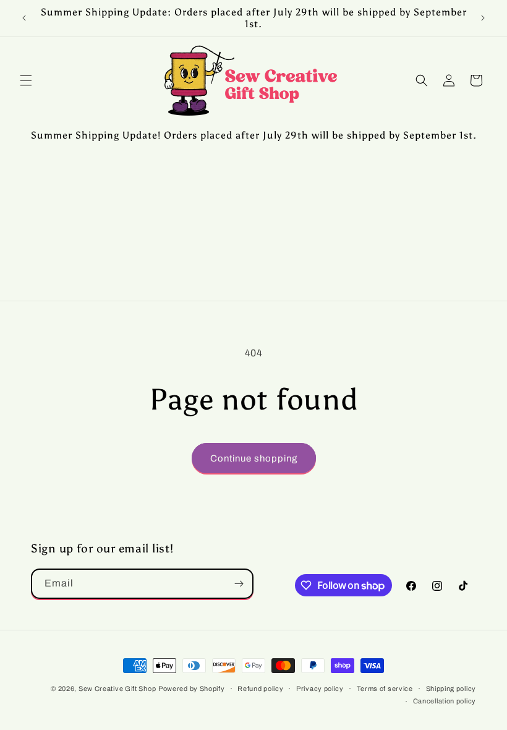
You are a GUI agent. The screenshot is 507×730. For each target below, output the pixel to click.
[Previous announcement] (24, 18)
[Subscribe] (238, 584)
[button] (26, 80)
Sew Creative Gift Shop (117, 688)
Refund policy (260, 688)
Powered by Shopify (191, 688)
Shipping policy (451, 688)
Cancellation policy (444, 701)
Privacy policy (320, 688)
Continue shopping (253, 458)
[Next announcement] (482, 18)
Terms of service (385, 688)
